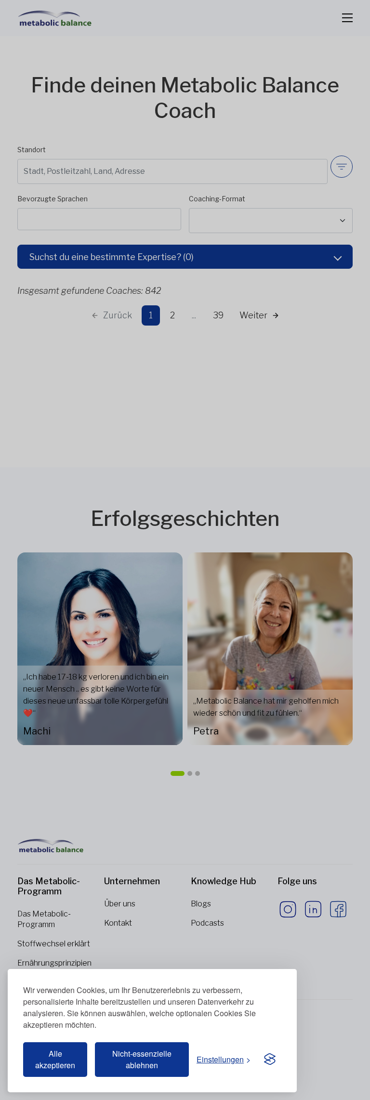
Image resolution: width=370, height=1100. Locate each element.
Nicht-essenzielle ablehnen (142, 1059)
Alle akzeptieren (55, 1059)
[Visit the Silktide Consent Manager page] (269, 1059)
